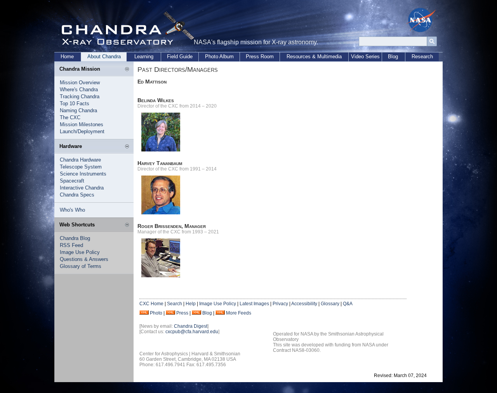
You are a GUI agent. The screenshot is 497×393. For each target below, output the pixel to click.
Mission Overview (80, 82)
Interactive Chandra (82, 188)
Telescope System (81, 167)
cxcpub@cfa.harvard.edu (191, 331)
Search (174, 303)
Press (182, 313)
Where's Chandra (79, 89)
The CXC (70, 117)
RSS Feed (71, 245)
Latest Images (254, 303)
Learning (143, 56)
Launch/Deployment (82, 131)
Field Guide (180, 56)
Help (191, 303)
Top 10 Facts (74, 103)
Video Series (365, 56)
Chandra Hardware (80, 160)
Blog (393, 56)
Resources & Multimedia (314, 56)
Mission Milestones (81, 124)
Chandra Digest (190, 326)
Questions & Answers (84, 259)
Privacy (280, 303)
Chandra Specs (77, 195)
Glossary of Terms (80, 266)
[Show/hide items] (127, 69)
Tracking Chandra (79, 96)
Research (422, 56)
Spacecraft (72, 181)
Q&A (348, 303)
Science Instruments (83, 174)
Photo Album (219, 56)
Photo (156, 313)
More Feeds (238, 313)
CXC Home (151, 303)
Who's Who (72, 210)
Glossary (330, 303)
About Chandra (104, 56)
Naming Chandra (78, 110)
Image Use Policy (80, 252)
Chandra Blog (75, 238)
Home (67, 56)
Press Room (260, 56)
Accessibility (304, 303)
